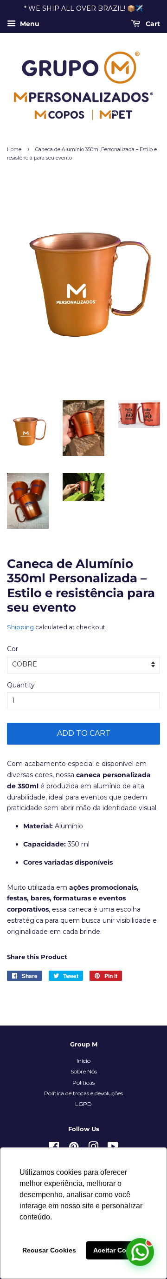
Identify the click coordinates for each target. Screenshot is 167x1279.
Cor (12, 649)
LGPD (83, 1103)
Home (14, 150)
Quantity (21, 685)
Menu (28, 24)
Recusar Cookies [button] (49, 1250)
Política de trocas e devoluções (83, 1093)
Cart (152, 24)
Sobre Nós (84, 1071)
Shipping (20, 627)
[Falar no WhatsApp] (140, 1252)
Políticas (83, 1082)
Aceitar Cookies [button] (118, 1250)
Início (83, 1060)
